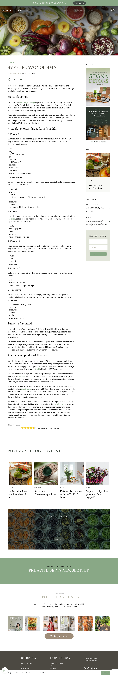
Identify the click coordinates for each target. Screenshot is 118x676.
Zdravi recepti (79, 10)
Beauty (60, 524)
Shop (105, 10)
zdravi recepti (27, 663)
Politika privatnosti (91, 660)
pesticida (11, 219)
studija (22, 376)
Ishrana (12, 62)
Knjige (93, 10)
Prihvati (106, 673)
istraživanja (26, 389)
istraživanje (59, 404)
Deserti (89, 217)
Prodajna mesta (56, 663)
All (60, 522)
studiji (37, 369)
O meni (28, 10)
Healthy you (60, 529)
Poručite (79, 3)
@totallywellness (59, 636)
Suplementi (48, 10)
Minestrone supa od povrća (95, 209)
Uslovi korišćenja (91, 658)
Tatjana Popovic (29, 73)
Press (52, 665)
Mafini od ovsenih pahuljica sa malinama (97, 222)
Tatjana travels (60, 535)
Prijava (58, 539)
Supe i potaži (92, 204)
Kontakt (53, 668)
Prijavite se (97, 254)
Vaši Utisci (25, 668)
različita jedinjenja (27, 102)
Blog (37, 10)
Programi (63, 10)
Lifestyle (60, 533)
